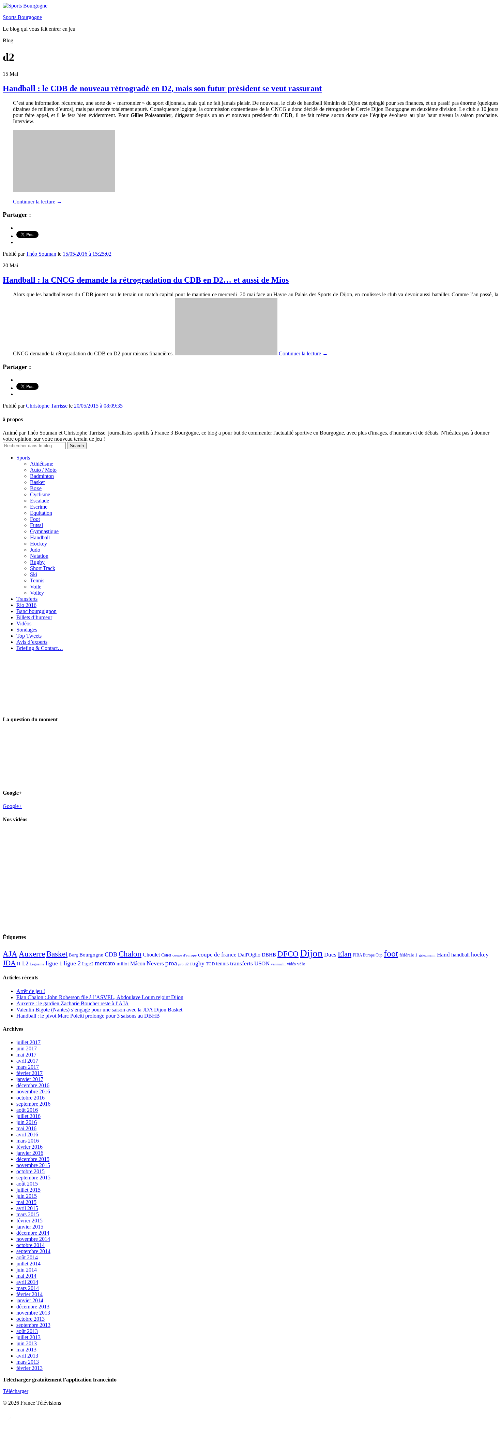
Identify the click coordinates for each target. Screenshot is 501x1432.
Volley (37, 593)
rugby (197, 963)
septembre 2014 (33, 1251)
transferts (241, 963)
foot (391, 954)
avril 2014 (27, 1282)
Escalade (39, 501)
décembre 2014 (32, 1233)
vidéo (291, 964)
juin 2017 (26, 1048)
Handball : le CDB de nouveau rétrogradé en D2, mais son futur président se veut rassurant (162, 88)
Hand (443, 954)
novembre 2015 (33, 1165)
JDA (9, 963)
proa (171, 963)
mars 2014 (27, 1288)
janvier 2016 (29, 1153)
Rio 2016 (26, 605)
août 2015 (27, 1184)
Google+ (12, 806)
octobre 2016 (30, 1098)
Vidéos (23, 623)
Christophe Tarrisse (46, 406)
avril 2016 (27, 1134)
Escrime (38, 507)
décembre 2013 (32, 1306)
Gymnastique (44, 531)
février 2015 (29, 1220)
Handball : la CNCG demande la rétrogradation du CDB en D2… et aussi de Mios (146, 279)
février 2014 (29, 1294)
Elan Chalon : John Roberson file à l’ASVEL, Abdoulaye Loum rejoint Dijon (99, 997)
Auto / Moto (43, 470)
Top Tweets (29, 636)
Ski (33, 574)
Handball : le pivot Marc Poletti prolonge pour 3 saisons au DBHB (88, 1016)
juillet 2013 (28, 1337)
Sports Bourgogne (22, 17)
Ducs (330, 954)
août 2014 (27, 1257)
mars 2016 (27, 1141)
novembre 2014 (33, 1239)
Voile (35, 587)
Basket (37, 482)
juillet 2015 (28, 1190)
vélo (301, 963)
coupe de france (217, 954)
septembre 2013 (33, 1325)
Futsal (36, 525)
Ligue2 (87, 964)
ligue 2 (72, 963)
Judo (35, 550)
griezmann (427, 955)
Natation (39, 556)
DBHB (269, 955)
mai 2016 (26, 1128)
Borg (73, 955)
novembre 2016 (33, 1091)
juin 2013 (26, 1343)
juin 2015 (26, 1196)
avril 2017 (27, 1061)
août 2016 (27, 1110)
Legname (37, 964)
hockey (480, 954)
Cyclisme (40, 494)
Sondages (26, 630)
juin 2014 (26, 1270)
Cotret (166, 955)
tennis (222, 963)
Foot (35, 519)
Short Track (42, 568)
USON (262, 963)
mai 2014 (26, 1276)
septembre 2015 (33, 1177)
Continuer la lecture (37, 201)
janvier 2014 (29, 1300)
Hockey (38, 544)
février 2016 (29, 1147)
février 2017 (29, 1073)
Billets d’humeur (34, 617)
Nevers (155, 963)
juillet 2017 (28, 1042)
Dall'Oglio (249, 955)
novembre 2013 (33, 1313)
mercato (105, 963)
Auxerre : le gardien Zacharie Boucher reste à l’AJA (72, 1003)
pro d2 (183, 964)
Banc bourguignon (36, 611)
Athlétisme (41, 464)
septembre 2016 (33, 1104)
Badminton (42, 476)
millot (123, 963)
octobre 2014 (30, 1245)
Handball (40, 537)
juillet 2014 (28, 1263)
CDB (111, 954)
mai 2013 (26, 1349)
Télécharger (15, 1391)
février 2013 (29, 1368)
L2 (25, 963)
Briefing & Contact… (39, 648)
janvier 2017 (29, 1079)
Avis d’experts (31, 642)
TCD (210, 963)
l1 (19, 963)
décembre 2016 (32, 1085)
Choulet (151, 954)
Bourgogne (91, 955)
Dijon (311, 953)
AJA (10, 953)
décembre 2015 (32, 1159)
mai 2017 (26, 1055)
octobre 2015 (30, 1171)
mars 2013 (27, 1362)
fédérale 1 (408, 955)
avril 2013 (27, 1356)
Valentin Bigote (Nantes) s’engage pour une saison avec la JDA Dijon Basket (99, 1009)
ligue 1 (54, 963)
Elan (344, 954)
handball (460, 955)
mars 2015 (27, 1214)
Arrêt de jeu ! (30, 991)
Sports (23, 457)
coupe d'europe (184, 955)
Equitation (41, 513)
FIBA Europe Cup (367, 955)
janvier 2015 (29, 1227)
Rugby (37, 562)
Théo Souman (41, 254)
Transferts (26, 599)
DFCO (288, 953)
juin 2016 (26, 1122)
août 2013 (27, 1331)
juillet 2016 (28, 1116)
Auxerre (32, 954)
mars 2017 (27, 1067)
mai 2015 (26, 1202)
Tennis (37, 580)
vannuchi (278, 964)
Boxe (36, 488)
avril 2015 (27, 1208)
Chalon (130, 953)
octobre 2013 (30, 1319)
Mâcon (137, 963)
